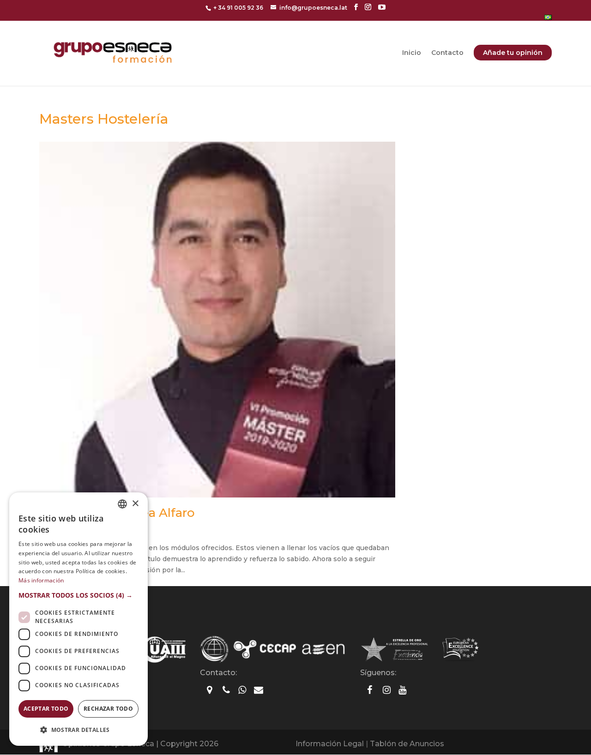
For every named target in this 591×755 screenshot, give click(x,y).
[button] (78, 595)
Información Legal (330, 743)
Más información (41, 580)
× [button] (135, 503)
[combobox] (122, 504)
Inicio (411, 53)
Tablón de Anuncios (407, 743)
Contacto (447, 53)
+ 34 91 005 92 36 (238, 7)
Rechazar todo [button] (108, 709)
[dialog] (78, 619)
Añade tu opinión (513, 52)
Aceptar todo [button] (46, 709)
